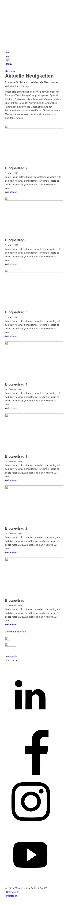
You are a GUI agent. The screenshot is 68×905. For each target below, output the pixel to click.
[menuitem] (34, 52)
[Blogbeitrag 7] (34, 127)
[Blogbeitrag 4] (34, 344)
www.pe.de (11, 656)
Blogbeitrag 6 (16, 239)
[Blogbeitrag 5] (34, 271)
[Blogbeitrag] (34, 560)
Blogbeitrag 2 (16, 528)
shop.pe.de (11, 660)
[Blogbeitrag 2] (34, 488)
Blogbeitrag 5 (16, 311)
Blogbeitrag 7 (16, 167)
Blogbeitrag (14, 600)
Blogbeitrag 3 (16, 456)
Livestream (10, 71)
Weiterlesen (11, 191)
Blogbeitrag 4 (16, 384)
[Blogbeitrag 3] (34, 416)
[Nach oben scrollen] (0, 902)
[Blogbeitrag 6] (34, 199)
